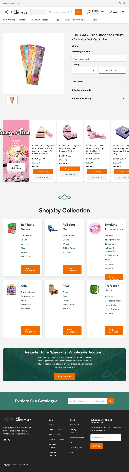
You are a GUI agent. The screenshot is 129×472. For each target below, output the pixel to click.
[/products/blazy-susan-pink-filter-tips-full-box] (97, 132)
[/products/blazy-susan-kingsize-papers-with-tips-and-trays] (43, 132)
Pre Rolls (109, 296)
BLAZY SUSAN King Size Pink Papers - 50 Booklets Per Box (70, 148)
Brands (22, 19)
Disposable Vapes (113, 300)
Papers (66, 292)
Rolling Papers (69, 248)
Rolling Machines (112, 239)
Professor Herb (28, 296)
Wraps (66, 244)
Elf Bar (24, 239)
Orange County (28, 292)
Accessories (68, 304)
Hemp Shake (110, 305)
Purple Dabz (26, 304)
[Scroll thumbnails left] (5, 100)
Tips (65, 296)
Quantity (75, 65)
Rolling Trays (110, 244)
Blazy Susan (38, 158)
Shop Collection (30, 269)
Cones (66, 239)
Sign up (96, 445)
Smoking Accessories (40, 19)
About (20, 3)
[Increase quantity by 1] (93, 70)
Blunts (107, 259)
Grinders (109, 235)
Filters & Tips (69, 235)
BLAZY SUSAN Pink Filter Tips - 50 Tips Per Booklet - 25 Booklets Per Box (95, 149)
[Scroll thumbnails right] (61, 100)
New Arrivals (9, 19)
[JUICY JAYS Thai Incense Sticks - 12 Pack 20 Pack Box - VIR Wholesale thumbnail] (12, 100)
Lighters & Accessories (110, 249)
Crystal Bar (26, 235)
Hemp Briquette (112, 309)
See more (109, 264)
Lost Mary (25, 244)
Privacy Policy (54, 434)
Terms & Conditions (56, 439)
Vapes (59, 19)
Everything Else (80, 19)
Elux (23, 248)
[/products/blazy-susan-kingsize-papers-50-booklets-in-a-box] (70, 132)
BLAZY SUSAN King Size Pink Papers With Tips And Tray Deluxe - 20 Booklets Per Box (43, 149)
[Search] (78, 12)
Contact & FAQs (9, 3)
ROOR (24, 300)
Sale (95, 19)
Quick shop (43, 171)
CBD (67, 19)
